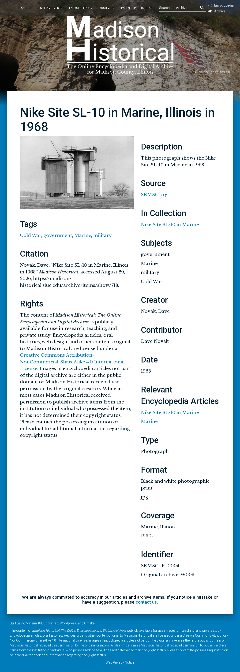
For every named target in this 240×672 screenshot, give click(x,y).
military (102, 235)
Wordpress (68, 623)
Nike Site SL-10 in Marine (170, 224)
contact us (146, 602)
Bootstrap (50, 623)
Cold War (30, 235)
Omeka (89, 623)
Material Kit (34, 623)
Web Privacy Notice (120, 662)
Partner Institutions (136, 8)
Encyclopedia (79, 8)
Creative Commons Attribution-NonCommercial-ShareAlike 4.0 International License (72, 361)
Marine (82, 235)
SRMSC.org (154, 194)
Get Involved (50, 8)
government (57, 235)
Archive (105, 8)
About (26, 8)
